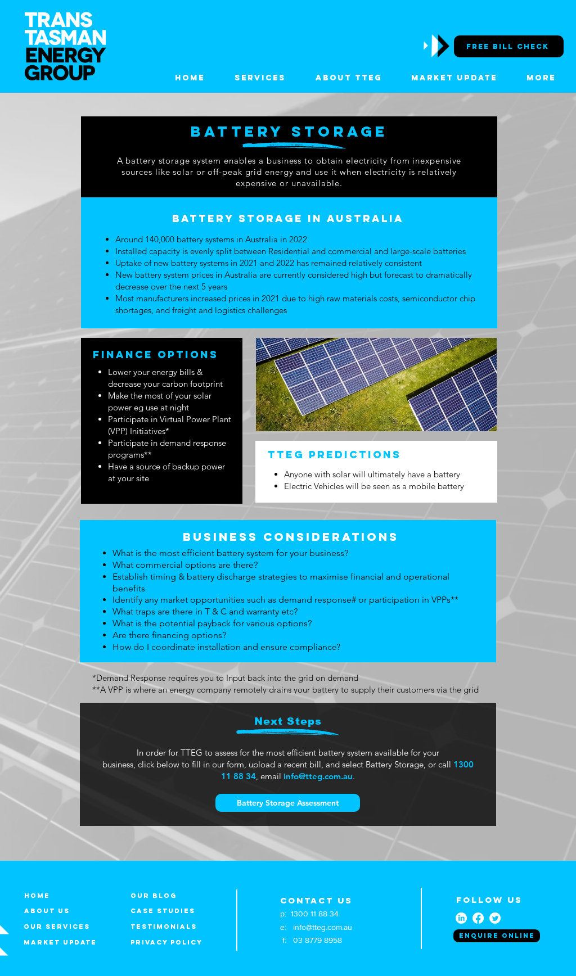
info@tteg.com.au (318, 776)
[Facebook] (478, 918)
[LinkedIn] (461, 918)
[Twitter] (495, 918)
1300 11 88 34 (315, 913)
